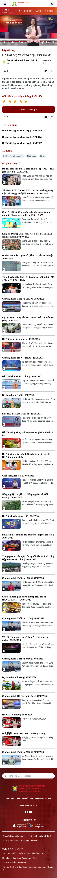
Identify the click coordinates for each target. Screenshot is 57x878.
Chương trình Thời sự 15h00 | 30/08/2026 (23, 578)
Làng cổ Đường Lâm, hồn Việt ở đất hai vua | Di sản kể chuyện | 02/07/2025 (27, 235)
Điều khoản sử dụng (25, 798)
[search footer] (5, 776)
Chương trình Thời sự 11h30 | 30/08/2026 (23, 618)
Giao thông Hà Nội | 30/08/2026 (18, 475)
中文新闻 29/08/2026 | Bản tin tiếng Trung (23, 733)
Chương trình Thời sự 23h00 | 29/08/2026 (23, 752)
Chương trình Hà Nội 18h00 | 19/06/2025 (23, 357)
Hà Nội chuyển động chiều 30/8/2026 (21, 516)
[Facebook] (26, 812)
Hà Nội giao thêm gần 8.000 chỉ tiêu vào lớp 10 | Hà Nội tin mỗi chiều (26, 455)
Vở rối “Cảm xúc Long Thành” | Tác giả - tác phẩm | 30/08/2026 (25, 638)
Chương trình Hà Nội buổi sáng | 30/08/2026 (24, 696)
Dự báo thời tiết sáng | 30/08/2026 (19, 677)
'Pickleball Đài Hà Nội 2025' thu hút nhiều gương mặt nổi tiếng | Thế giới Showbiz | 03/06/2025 (27, 192)
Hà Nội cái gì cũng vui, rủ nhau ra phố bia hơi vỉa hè (27, 434)
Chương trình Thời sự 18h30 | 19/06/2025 (23, 298)
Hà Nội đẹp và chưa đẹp (13, 156)
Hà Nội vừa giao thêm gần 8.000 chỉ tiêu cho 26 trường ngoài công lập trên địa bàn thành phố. (38, 463)
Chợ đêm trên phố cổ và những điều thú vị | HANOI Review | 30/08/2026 (24, 598)
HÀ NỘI (38, 11)
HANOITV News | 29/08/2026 (17, 714)
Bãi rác (42, 156)
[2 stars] (10, 101)
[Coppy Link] (52, 71)
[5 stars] (26, 101)
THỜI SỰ (28, 11)
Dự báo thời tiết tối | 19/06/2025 (18, 395)
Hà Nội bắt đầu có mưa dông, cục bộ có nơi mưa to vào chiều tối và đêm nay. (38, 401)
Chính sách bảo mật (43, 798)
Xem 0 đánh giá (29, 109)
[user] (52, 3)
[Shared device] (46, 71)
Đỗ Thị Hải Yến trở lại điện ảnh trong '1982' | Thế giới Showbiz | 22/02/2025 (28, 170)
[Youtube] (30, 812)
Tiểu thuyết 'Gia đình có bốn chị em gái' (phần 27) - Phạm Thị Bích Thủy (28, 278)
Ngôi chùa (31, 156)
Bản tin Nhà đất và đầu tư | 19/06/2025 (22, 413)
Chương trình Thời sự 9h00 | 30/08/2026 (22, 658)
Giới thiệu (10, 798)
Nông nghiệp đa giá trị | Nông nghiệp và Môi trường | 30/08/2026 (25, 496)
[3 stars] (15, 101)
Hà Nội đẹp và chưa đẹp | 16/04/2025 (23, 143)
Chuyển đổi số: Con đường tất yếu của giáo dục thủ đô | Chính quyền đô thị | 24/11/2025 (26, 213)
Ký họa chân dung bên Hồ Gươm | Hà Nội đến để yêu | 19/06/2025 (27, 319)
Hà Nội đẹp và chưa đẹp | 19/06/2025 (21, 339)
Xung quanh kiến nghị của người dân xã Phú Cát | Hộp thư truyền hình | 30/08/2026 (28, 558)
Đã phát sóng (8, 50)
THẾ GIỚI (49, 11)
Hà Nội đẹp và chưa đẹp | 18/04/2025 (23, 130)
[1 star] (4, 101)
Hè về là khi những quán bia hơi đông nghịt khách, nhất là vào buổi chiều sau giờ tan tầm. (37, 441)
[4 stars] (20, 101)
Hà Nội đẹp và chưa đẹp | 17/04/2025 (23, 137)
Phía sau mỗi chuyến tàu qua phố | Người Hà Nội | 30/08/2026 (28, 536)
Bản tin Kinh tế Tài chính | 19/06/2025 (21, 376)
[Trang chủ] (19, 11)
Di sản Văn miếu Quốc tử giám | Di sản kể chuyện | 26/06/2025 (28, 257)
